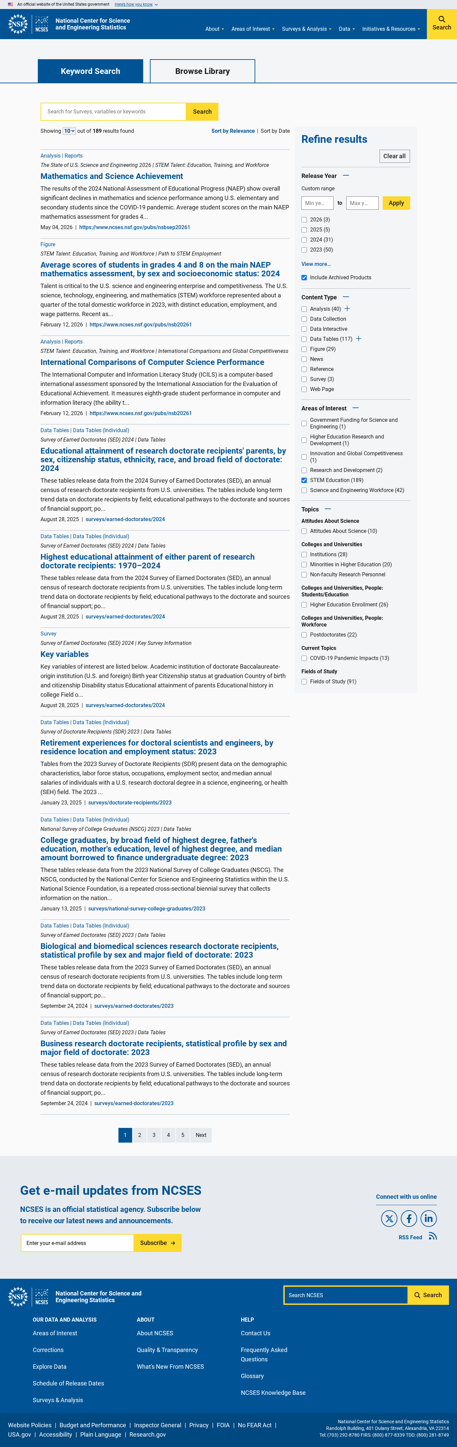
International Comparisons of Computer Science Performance (152, 362)
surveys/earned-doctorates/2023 (134, 1006)
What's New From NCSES (170, 1366)
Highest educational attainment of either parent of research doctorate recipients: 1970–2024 (147, 561)
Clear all (394, 156)
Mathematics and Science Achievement (111, 176)
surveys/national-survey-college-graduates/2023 (146, 908)
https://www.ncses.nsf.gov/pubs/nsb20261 (141, 324)
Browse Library (202, 71)
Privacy (199, 1425)
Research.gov (147, 1434)
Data (344, 29)
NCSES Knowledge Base (273, 1392)
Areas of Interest (251, 29)
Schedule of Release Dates (68, 1383)
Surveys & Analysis (304, 29)
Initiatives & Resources (389, 29)
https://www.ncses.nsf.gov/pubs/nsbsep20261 (134, 227)
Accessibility (55, 1434)
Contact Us (255, 1333)
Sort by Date (275, 131)
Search (442, 27)
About (212, 29)
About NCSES (155, 1333)
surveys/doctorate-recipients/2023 (130, 802)
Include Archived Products (340, 277)
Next (201, 1135)
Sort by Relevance (233, 131)
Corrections (48, 1349)
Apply (396, 202)
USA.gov (19, 1434)
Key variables (64, 654)
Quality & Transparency (167, 1349)
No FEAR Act (255, 1425)
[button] (346, 175)
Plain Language (100, 1434)
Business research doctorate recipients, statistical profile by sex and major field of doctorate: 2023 (163, 1048)
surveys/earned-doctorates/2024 (125, 519)
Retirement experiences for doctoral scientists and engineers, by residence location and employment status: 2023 (156, 747)
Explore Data (50, 1366)
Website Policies (30, 1425)
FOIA (223, 1425)
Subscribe (153, 1242)
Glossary (252, 1375)
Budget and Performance (93, 1425)
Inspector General (157, 1425)
